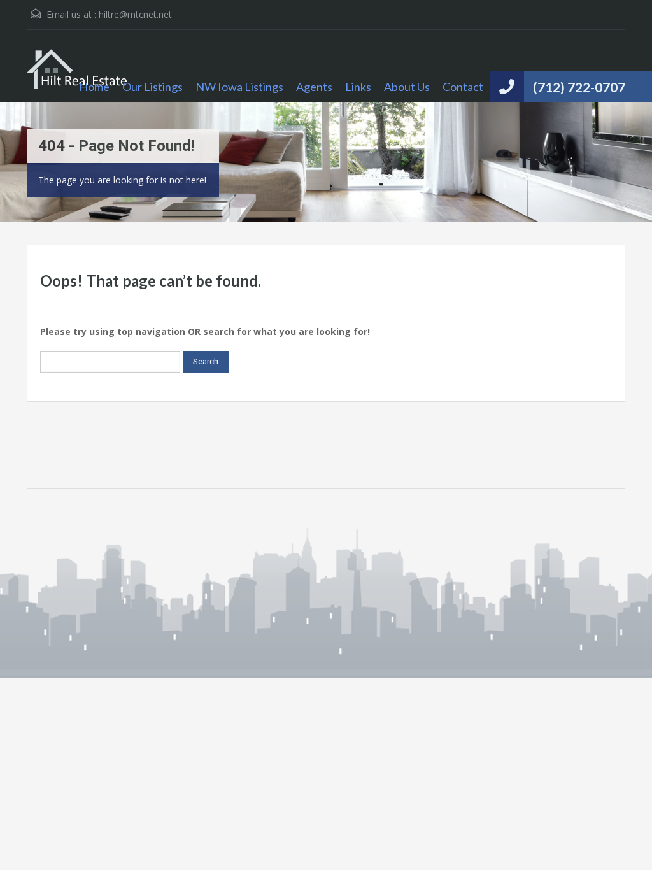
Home (94, 87)
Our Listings (152, 87)
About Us (407, 87)
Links (358, 87)
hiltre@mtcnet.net (135, 14)
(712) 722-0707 (579, 87)
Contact (463, 87)
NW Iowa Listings (239, 87)
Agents (314, 87)
